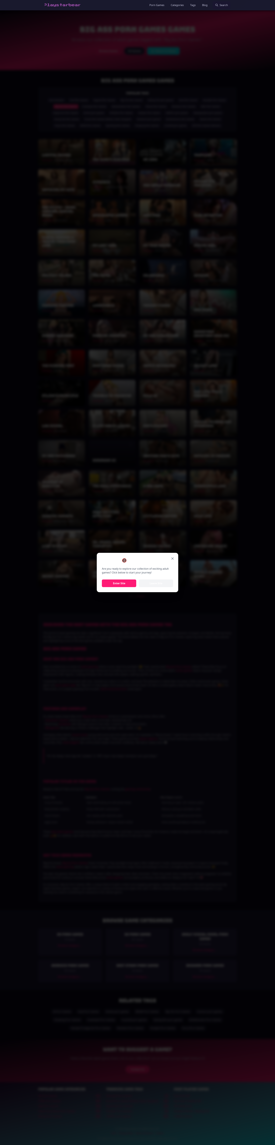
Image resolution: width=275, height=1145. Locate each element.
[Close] (172, 558)
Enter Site (119, 583)
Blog (205, 5)
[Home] (62, 5)
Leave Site (156, 583)
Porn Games (156, 5)
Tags (193, 5)
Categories (177, 5)
